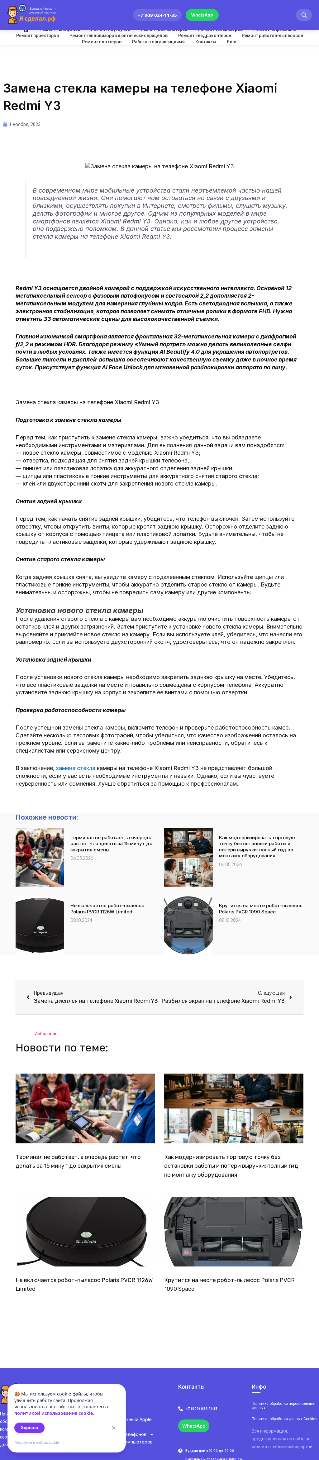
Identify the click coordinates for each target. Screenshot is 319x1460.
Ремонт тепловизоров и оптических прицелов (118, 35)
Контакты (205, 41)
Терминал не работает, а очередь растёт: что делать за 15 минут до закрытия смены (111, 844)
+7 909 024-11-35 (157, 15)
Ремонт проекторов (37, 35)
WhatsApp (202, 15)
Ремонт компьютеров (129, 1441)
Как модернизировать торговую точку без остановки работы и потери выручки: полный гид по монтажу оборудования (257, 847)
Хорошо (29, 1427)
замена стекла (75, 768)
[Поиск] (304, 15)
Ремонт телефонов (125, 1434)
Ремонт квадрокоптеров (204, 35)
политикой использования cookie (53, 1413)
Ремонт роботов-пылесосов (272, 35)
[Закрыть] (113, 1428)
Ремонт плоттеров (101, 41)
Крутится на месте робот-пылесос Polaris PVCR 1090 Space (260, 908)
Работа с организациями (158, 41)
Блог (232, 41)
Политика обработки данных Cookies (284, 1419)
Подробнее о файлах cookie (36, 1442)
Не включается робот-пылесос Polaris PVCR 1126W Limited (107, 908)
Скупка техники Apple (128, 1419)
